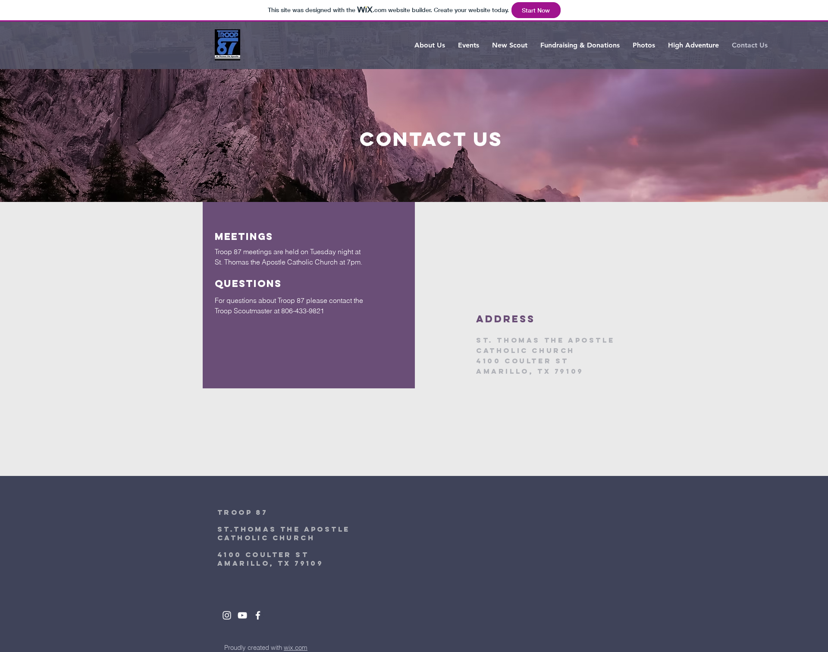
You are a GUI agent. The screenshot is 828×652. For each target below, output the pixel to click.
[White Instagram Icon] (226, 615)
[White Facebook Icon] (257, 615)
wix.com (295, 647)
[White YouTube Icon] (242, 615)
